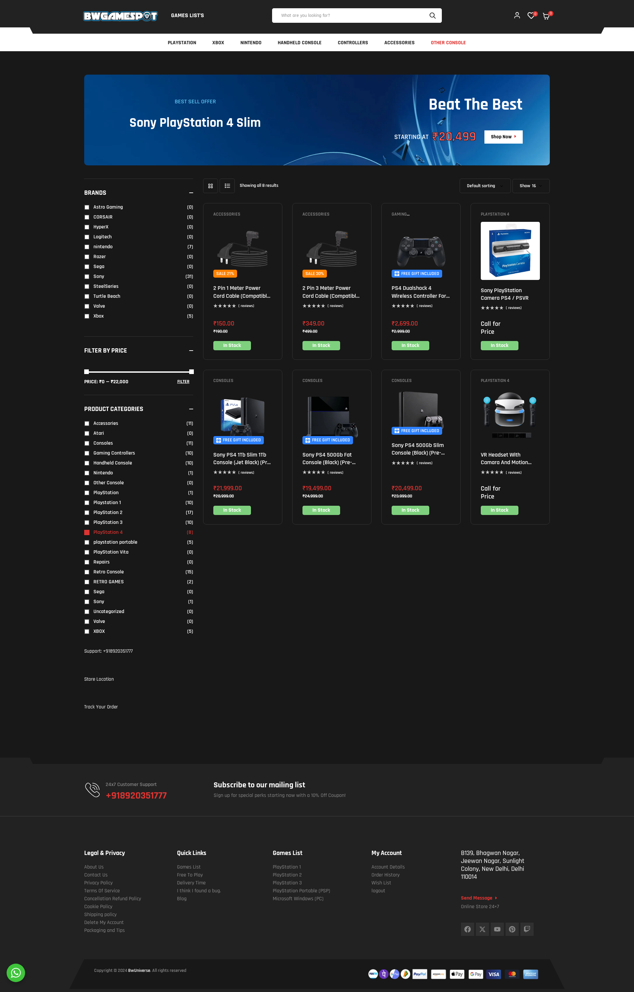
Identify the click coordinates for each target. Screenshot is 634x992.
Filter (183, 382)
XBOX (99, 631)
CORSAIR (103, 217)
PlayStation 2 (108, 512)
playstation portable (115, 542)
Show (525, 186)
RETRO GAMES (108, 581)
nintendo (103, 246)
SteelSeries (106, 286)
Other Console (108, 482)
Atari (98, 433)
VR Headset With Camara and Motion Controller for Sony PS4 (509, 462)
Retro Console (108, 571)
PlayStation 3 (108, 522)
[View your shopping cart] (546, 16)
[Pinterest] (512, 929)
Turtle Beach (106, 296)
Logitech (102, 236)
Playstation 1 (107, 502)
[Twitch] (527, 929)
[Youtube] (497, 929)
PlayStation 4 (495, 214)
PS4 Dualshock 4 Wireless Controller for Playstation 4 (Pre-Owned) (419, 299)
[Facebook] (467, 929)
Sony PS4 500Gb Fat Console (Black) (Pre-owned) (327, 462)
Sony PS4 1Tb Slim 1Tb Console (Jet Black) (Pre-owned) (242, 462)
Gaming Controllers (405, 216)
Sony (98, 276)
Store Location (99, 679)
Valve (99, 306)
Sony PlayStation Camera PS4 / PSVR (505, 294)
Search (433, 15)
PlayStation (106, 492)
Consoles (223, 381)
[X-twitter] (482, 929)
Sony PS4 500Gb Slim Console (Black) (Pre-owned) (418, 452)
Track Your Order (101, 707)
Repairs (101, 562)
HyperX (100, 226)
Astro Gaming (108, 207)
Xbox (98, 316)
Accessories (226, 214)
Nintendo (103, 472)
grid (210, 186)
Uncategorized (108, 611)
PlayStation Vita (110, 552)
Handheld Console (112, 463)
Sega (98, 266)
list (227, 186)
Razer (99, 256)
